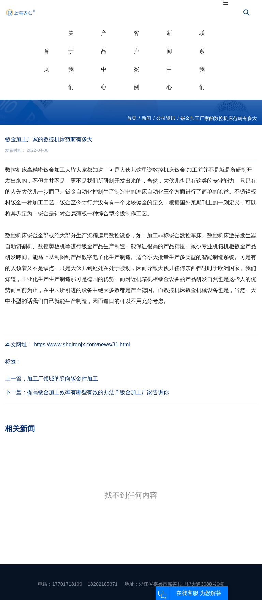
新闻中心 (169, 60)
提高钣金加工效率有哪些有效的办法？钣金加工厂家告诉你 (98, 392)
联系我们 (202, 60)
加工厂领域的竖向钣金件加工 (62, 379)
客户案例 (136, 60)
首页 (46, 60)
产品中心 (103, 60)
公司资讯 (165, 118)
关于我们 (71, 60)
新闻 (146, 118)
